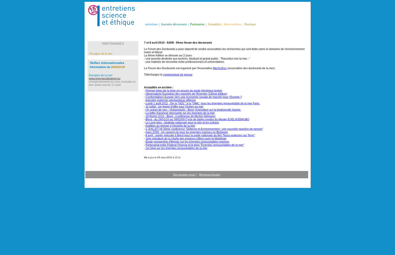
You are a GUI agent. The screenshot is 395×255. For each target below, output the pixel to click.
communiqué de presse (177, 74)
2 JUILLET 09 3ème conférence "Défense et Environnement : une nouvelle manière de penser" (204, 129)
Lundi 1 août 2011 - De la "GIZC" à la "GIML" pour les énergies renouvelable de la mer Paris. (203, 103)
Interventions (232, 24)
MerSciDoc (220, 68)
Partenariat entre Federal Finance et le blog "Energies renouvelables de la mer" (195, 145)
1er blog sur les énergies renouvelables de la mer (176, 148)
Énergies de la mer (101, 53)
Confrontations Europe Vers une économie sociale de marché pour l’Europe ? (194, 97)
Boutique (250, 24)
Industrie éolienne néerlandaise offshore (171, 100)
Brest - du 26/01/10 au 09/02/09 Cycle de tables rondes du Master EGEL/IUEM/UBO (197, 119)
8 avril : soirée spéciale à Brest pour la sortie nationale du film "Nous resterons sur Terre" (200, 135)
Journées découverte (174, 24)
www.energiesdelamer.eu (104, 78)
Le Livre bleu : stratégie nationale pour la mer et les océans (182, 122)
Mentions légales (209, 174)
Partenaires (197, 24)
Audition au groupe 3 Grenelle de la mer (170, 125)
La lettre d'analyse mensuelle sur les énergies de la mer (180, 113)
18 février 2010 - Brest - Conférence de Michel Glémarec (181, 116)
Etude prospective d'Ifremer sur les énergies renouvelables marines (187, 141)
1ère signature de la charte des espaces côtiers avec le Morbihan (186, 138)
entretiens (151, 24)
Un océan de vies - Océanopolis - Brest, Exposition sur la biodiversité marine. (193, 109)
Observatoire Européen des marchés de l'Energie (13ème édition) (186, 93)
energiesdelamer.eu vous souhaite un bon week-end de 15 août (112, 83)
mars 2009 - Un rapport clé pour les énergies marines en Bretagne (187, 132)
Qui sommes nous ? (185, 174)
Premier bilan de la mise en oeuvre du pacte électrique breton (184, 90)
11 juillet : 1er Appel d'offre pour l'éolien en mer (174, 106)
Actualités (214, 24)
